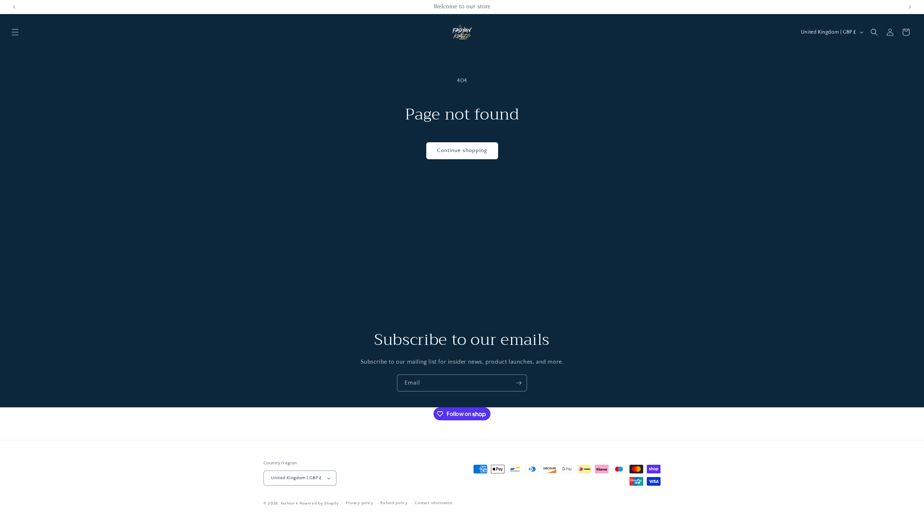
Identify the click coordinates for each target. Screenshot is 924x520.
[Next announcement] (910, 7)
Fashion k (289, 503)
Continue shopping (462, 150)
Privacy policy (360, 503)
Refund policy (393, 503)
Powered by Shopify (319, 503)
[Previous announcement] (14, 7)
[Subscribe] (519, 382)
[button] (15, 32)
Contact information (433, 503)
